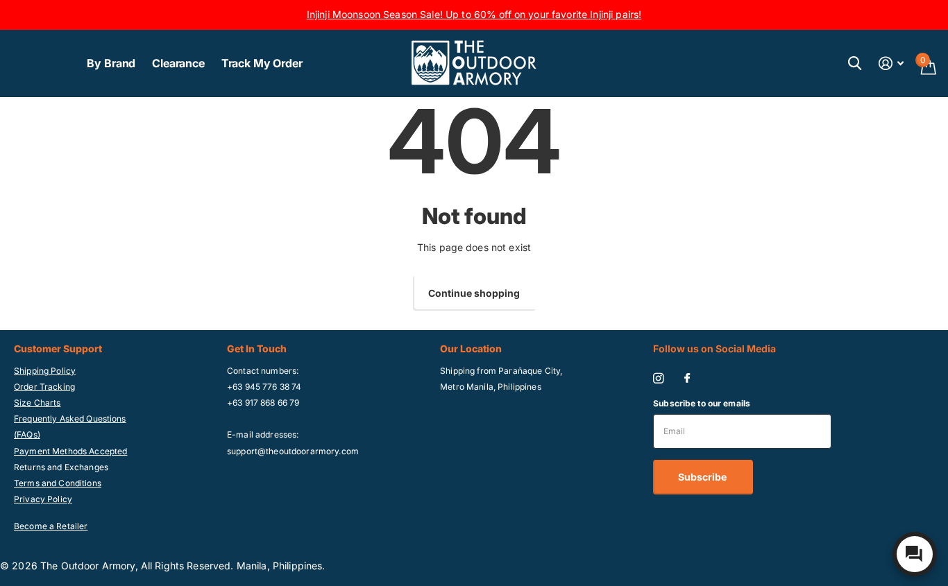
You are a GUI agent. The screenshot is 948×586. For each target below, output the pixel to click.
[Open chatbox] (914, 554)
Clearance (178, 63)
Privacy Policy (43, 499)
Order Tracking (44, 386)
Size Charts (37, 402)
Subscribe (703, 477)
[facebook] (687, 379)
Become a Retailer (50, 526)
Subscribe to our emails (701, 403)
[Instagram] (658, 378)
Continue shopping (474, 293)
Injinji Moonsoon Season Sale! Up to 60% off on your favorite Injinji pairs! (474, 14)
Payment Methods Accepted (70, 451)
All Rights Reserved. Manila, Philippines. (233, 565)
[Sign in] (891, 63)
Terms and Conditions (57, 483)
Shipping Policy (45, 370)
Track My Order (262, 63)
